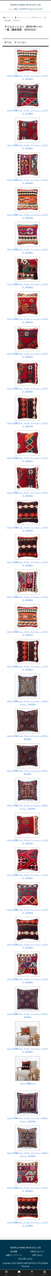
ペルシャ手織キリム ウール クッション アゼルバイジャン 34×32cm (27, 702)
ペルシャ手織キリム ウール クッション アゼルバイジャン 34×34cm (27, 806)
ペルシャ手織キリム (27, 1083)
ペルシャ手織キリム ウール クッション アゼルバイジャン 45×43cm (27, 1119)
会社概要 (13, 1251)
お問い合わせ (37, 1255)
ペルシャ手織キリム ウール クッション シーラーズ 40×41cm (27, 181)
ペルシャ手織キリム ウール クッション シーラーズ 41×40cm (27, 111)
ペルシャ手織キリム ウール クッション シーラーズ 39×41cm (27, 320)
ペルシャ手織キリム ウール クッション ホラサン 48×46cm (28, 737)
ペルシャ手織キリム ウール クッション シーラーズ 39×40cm (27, 146)
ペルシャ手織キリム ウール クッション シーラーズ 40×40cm (27, 250)
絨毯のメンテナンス (14, 1255)
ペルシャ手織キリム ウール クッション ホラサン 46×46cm (28, 1015)
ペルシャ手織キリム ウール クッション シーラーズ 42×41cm (27, 633)
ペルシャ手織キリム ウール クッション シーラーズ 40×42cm (27, 77)
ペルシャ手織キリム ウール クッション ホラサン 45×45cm (28, 772)
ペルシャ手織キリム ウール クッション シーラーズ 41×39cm (27, 911)
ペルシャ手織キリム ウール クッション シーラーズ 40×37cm (27, 424)
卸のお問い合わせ (25, 1259)
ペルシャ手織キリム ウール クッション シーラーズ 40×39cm (27, 390)
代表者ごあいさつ (37, 1251)
